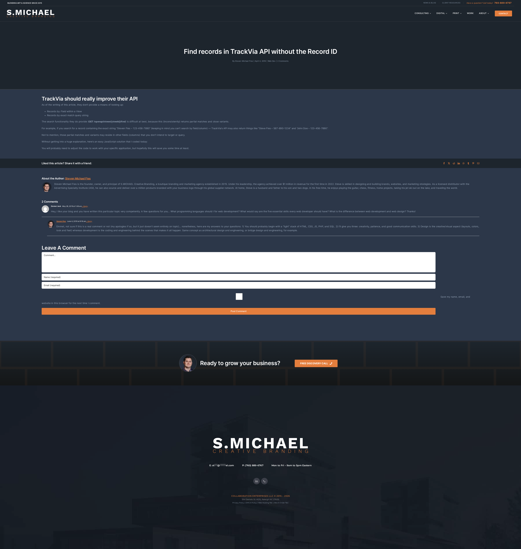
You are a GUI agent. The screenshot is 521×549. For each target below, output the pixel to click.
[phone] (264, 481)
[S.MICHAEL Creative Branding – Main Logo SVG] (30, 10)
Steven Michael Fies (244, 61)
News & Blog (429, 3)
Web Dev (272, 61)
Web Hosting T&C (265, 503)
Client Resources (451, 3)
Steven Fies (61, 221)
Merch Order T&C (281, 503)
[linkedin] (256, 481)
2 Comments (283, 61)
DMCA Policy (251, 503)
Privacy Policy (238, 503)
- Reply (85, 206)
